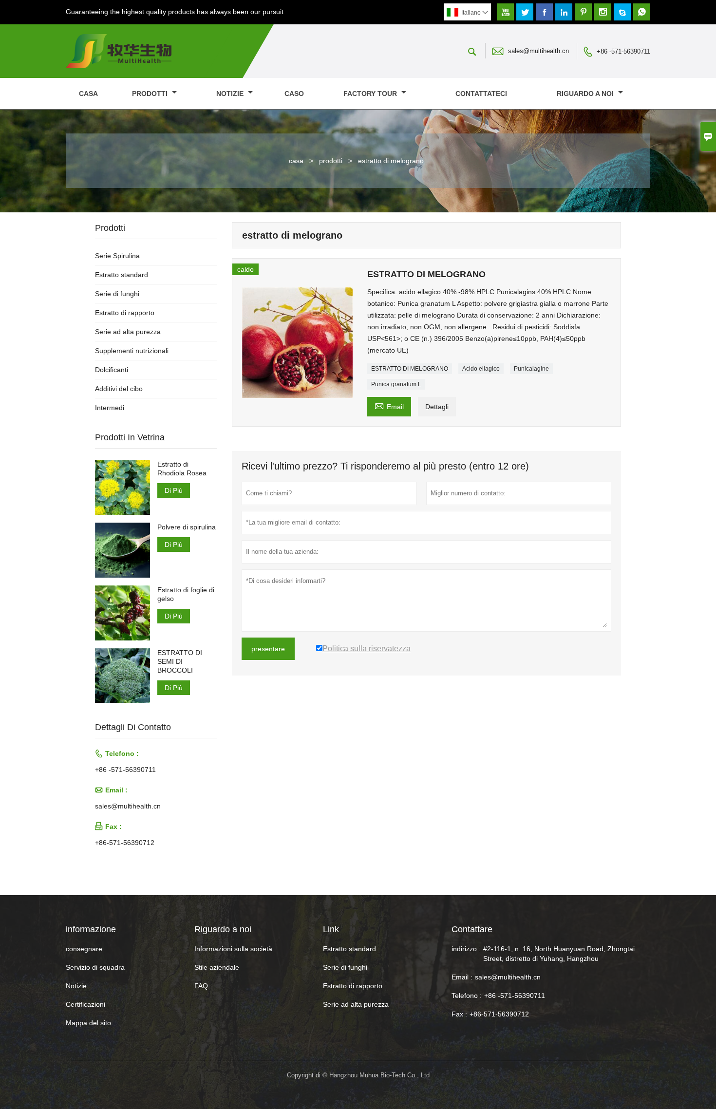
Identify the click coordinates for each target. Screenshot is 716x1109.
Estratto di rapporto (124, 313)
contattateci (481, 93)
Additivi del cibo (119, 389)
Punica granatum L (396, 384)
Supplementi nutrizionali (132, 351)
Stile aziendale (216, 967)
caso (294, 93)
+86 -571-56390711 (623, 51)
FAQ (201, 986)
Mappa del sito (88, 1023)
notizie (230, 93)
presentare (268, 649)
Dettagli (437, 407)
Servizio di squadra (95, 967)
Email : (462, 977)
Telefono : (467, 995)
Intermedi (109, 408)
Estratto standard (121, 275)
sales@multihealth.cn (538, 51)
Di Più (174, 490)
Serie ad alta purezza (128, 332)
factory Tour (371, 93)
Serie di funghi (117, 294)
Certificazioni (85, 1004)
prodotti (330, 161)
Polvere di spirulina (186, 527)
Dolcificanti (111, 370)
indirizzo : (466, 949)
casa (88, 93)
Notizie (76, 986)
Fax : (459, 1014)
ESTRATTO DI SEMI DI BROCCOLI (179, 661)
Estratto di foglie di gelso (185, 594)
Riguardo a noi (586, 93)
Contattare (472, 929)
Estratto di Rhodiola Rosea (182, 468)
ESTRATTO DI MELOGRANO (409, 368)
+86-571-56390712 (124, 842)
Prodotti (151, 93)
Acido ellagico (481, 368)
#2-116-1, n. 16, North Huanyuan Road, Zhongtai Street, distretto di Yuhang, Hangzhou (559, 953)
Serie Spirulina (117, 256)
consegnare (84, 949)
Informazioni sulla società (233, 949)
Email (389, 405)
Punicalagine (531, 368)
